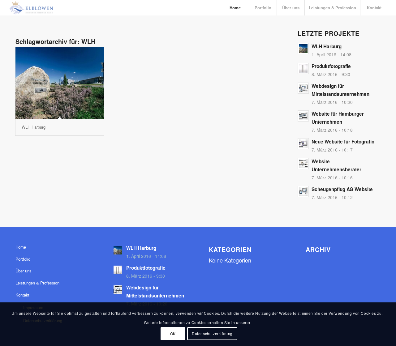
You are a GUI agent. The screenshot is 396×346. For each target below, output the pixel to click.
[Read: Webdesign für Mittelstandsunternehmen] (303, 88)
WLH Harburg (33, 127)
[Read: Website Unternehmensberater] (303, 163)
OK (173, 333)
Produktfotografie (331, 66)
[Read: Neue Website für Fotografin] (303, 143)
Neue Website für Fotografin (343, 141)
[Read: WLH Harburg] (303, 48)
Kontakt (22, 295)
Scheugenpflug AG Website (342, 189)
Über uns (23, 271)
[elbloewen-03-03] (31, 7)
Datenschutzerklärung (212, 333)
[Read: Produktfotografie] (303, 68)
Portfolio (22, 259)
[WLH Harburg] (59, 83)
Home (20, 247)
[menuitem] (235, 7)
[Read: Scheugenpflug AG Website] (303, 191)
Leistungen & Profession (37, 283)
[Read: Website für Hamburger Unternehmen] (303, 116)
